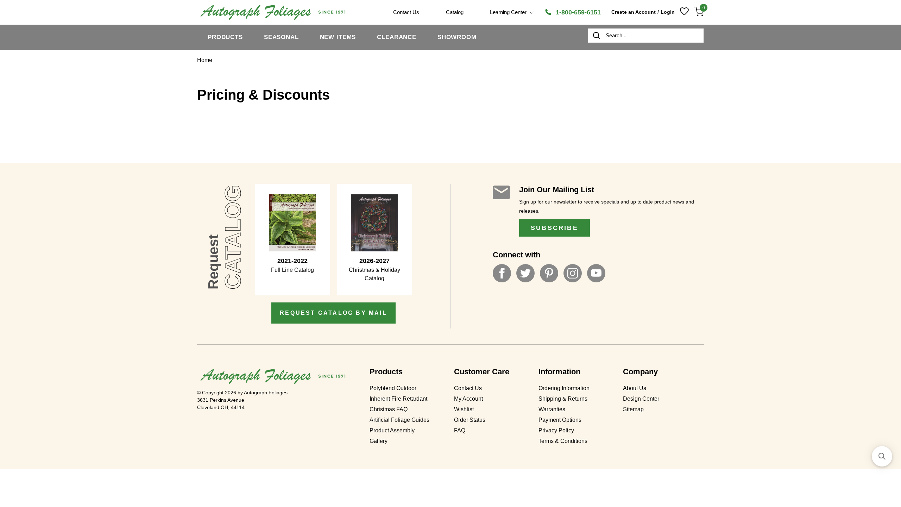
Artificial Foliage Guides (399, 420)
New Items (338, 37)
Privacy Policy (556, 430)
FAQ (459, 430)
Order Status (469, 420)
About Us (634, 388)
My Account (468, 399)
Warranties (551, 409)
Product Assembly (392, 430)
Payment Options (559, 420)
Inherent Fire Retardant (398, 399)
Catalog (455, 12)
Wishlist (464, 409)
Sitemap (633, 409)
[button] (882, 456)
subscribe (554, 227)
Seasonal (281, 37)
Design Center (641, 399)
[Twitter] (525, 273)
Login (668, 12)
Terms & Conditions (562, 441)
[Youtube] (596, 273)
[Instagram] (572, 273)
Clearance (396, 37)
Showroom (457, 37)
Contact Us (468, 388)
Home (204, 60)
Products (225, 37)
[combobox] (646, 35)
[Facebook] (502, 273)
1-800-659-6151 (577, 12)
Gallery (379, 441)
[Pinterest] (549, 273)
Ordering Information (564, 388)
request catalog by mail (333, 313)
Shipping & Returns (562, 399)
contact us (406, 12)
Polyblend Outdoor (393, 388)
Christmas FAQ (389, 409)
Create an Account (633, 12)
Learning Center (509, 12)
